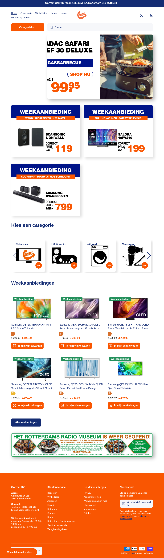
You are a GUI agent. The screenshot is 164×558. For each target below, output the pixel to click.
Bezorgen (52, 493)
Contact (51, 513)
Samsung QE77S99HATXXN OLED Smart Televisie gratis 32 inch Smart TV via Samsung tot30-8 (81, 327)
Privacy (87, 493)
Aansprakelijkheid (92, 497)
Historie (51, 505)
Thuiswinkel (89, 505)
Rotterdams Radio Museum (61, 521)
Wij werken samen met (95, 501)
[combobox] (100, 27)
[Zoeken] (50, 27)
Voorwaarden (90, 509)
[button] (149, 255)
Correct (131, 553)
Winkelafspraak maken (19, 552)
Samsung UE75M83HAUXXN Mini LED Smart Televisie (31, 326)
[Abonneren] (149, 504)
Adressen (52, 501)
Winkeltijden (53, 497)
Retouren (52, 509)
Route (50, 517)
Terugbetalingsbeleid (57, 529)
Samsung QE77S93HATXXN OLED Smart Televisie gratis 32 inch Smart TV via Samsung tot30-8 (33, 386)
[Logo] (82, 15)
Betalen (87, 513)
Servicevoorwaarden (57, 525)
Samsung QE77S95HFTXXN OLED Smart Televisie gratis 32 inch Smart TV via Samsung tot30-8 (130, 327)
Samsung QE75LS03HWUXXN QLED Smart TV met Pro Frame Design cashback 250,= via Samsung (81, 386)
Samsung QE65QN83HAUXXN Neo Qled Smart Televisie (128, 386)
